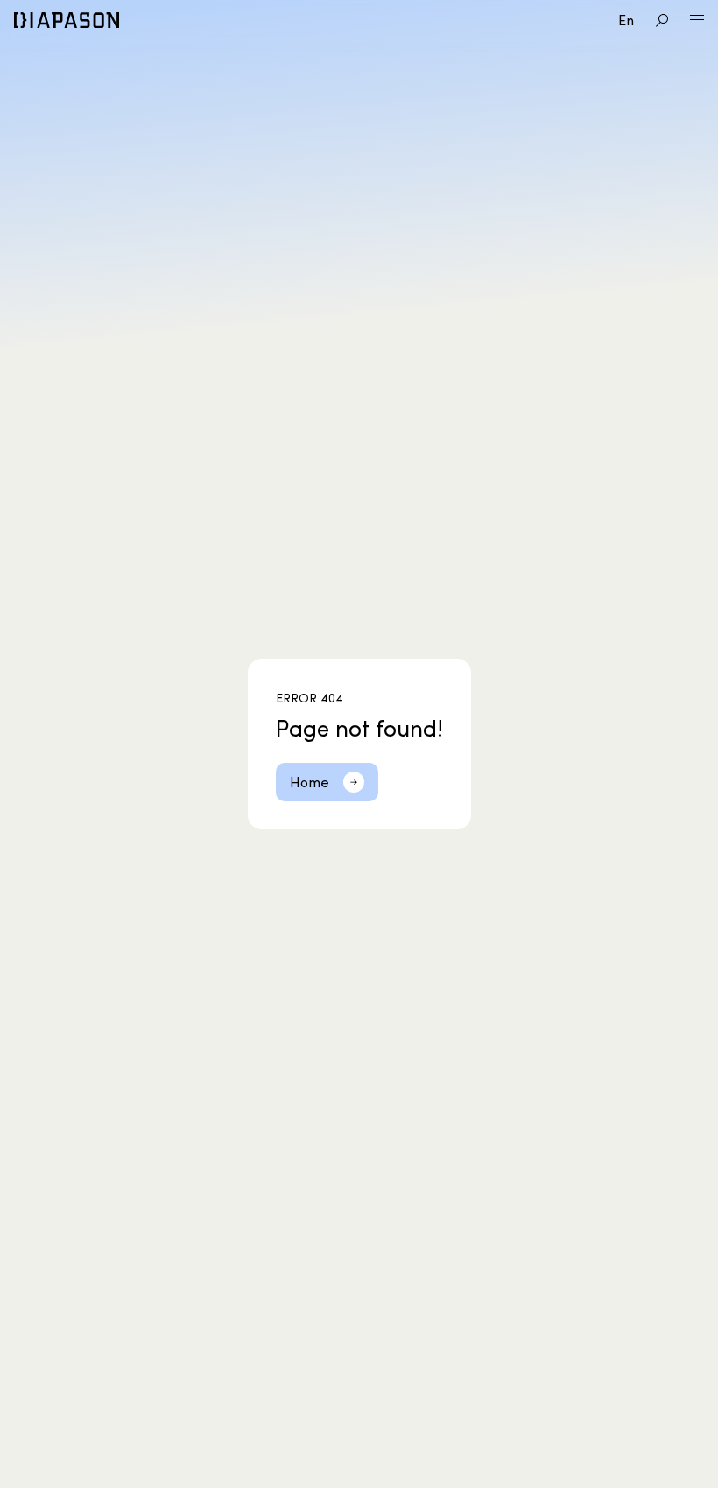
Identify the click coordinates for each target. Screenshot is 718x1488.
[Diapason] (66, 20)
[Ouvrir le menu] (697, 20)
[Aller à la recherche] (662, 20)
